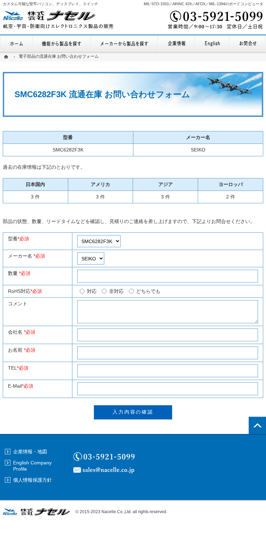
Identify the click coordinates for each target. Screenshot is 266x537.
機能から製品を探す (62, 43)
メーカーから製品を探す (124, 43)
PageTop (257, 425)
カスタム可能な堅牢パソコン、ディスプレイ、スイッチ (50, 4)
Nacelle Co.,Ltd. (116, 511)
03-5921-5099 (214, 20)
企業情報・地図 (176, 43)
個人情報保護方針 (32, 480)
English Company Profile (212, 43)
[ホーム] (6, 56)
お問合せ (248, 43)
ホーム (16, 43)
